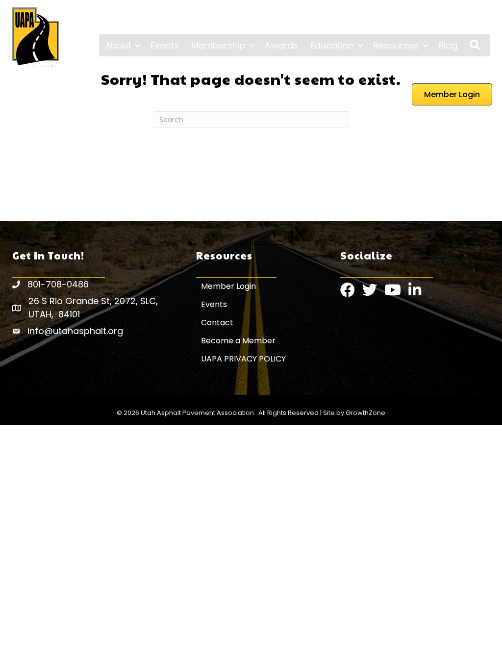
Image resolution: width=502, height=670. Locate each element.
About (118, 45)
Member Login (228, 286)
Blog (447, 45)
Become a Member (238, 340)
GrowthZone (365, 412)
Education (332, 45)
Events (165, 45)
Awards (281, 45)
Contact (217, 322)
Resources (396, 45)
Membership (218, 45)
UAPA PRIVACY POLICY (243, 358)
